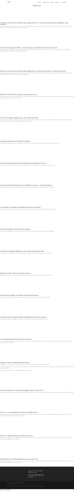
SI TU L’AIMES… (63, 2)
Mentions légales (39, 470)
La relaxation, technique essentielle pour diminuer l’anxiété (20, 207)
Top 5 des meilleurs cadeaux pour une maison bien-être (19, 118)
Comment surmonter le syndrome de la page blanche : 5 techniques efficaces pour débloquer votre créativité (34, 23)
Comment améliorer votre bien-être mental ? (15, 229)
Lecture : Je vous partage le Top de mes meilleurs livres (19, 412)
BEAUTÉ (52, 2)
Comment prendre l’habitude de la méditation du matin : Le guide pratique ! (26, 185)
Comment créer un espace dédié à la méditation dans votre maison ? (23, 317)
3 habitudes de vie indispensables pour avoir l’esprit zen (19, 459)
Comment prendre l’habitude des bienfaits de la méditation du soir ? (23, 163)
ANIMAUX (57, 2)
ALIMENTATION (46, 2)
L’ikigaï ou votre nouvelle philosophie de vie (15, 362)
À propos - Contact (31, 470)
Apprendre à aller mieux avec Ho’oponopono (15, 273)
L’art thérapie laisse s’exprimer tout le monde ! (16, 339)
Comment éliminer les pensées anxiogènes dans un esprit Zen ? (22, 390)
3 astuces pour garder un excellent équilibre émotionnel (19, 295)
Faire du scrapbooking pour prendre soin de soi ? (17, 436)
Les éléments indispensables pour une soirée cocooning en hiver (22, 251)
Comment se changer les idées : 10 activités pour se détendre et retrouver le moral (28, 48)
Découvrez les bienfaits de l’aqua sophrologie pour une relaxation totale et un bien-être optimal (33, 71)
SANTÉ (39, 2)
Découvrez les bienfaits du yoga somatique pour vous (18, 94)
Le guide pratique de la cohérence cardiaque (15, 141)
